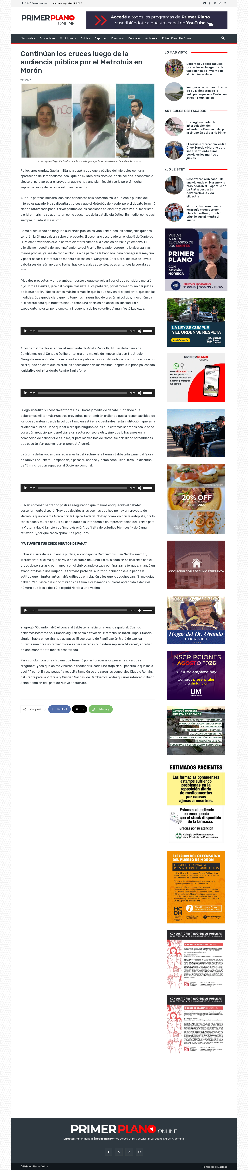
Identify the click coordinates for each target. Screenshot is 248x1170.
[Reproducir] (26, 331)
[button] (222, 38)
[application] (88, 331)
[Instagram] (219, 3)
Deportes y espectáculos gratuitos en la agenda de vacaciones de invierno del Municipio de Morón (205, 69)
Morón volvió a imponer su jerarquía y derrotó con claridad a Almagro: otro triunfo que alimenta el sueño (204, 213)
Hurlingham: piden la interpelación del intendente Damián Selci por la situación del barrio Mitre (206, 127)
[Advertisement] (196, 1086)
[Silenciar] (139, 331)
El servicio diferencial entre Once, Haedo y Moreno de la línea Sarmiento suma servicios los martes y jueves (206, 151)
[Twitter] (214, 3)
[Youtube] (204, 3)
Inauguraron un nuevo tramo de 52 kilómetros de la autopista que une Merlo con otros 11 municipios (206, 93)
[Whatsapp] (224, 3)
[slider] (148, 330)
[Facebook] (209, 3)
